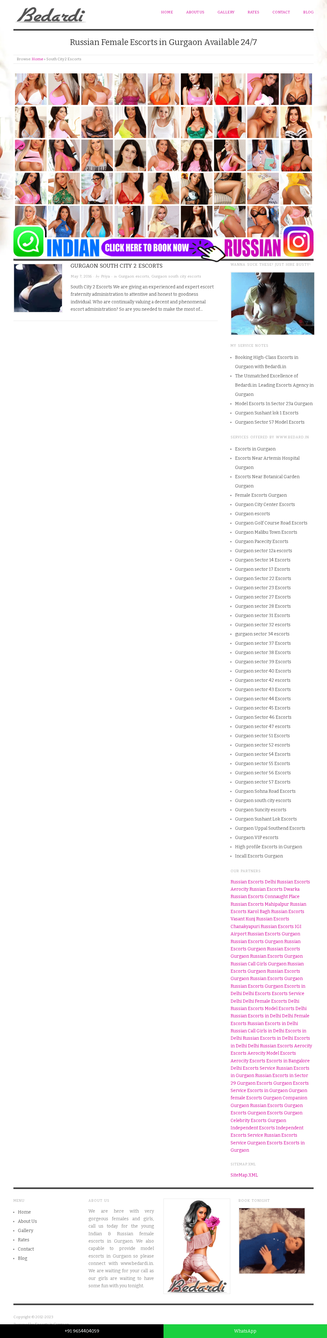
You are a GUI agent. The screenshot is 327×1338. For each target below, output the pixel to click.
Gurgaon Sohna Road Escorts (265, 791)
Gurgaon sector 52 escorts (262, 745)
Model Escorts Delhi (286, 1008)
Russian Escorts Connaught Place (265, 896)
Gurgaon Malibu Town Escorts (266, 532)
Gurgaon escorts (133, 276)
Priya (105, 276)
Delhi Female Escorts (265, 1001)
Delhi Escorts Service (253, 1068)
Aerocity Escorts (248, 1061)
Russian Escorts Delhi (253, 882)
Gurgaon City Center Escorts (265, 504)
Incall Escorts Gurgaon (259, 856)
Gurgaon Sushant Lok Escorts (266, 819)
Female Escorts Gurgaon (261, 495)
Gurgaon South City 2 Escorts (117, 266)
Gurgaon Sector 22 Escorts (263, 578)
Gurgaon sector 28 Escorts (263, 606)
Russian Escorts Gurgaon (273, 934)
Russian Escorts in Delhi (256, 1016)
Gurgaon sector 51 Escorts (262, 736)
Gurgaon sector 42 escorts (263, 680)
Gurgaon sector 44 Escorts (263, 699)
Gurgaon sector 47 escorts (263, 726)
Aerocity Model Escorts (271, 1053)
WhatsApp (245, 1331)
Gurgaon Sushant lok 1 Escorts (267, 413)
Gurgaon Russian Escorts (257, 1105)
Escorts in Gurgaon (255, 449)
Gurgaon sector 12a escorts (263, 551)
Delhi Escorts (257, 993)
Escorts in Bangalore (288, 1061)
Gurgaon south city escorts (176, 276)
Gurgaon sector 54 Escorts (263, 754)
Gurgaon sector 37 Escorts (263, 643)
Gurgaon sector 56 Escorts (263, 773)
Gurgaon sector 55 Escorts (262, 763)
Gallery (225, 12)
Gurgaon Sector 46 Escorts (263, 717)
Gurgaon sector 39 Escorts (263, 662)
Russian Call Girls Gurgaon (258, 964)
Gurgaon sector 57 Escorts (263, 782)
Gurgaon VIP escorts (256, 837)
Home (167, 12)
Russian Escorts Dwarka (274, 889)
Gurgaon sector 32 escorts (263, 625)
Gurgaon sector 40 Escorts (263, 671)
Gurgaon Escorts (254, 1083)
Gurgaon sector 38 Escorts (263, 652)
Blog (308, 12)
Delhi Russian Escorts (270, 1046)
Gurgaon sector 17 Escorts (262, 569)
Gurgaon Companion (285, 1098)
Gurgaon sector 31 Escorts (262, 615)
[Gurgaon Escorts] (50, 13)
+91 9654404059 (82, 1331)
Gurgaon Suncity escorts (260, 810)
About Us (195, 12)
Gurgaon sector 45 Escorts (263, 708)
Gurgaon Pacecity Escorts (261, 541)
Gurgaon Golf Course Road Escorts (271, 523)
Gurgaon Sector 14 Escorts (263, 560)
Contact (281, 12)
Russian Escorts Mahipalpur (260, 904)
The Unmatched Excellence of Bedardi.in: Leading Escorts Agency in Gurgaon (274, 385)
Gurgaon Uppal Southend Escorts (270, 828)
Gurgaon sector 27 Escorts (263, 597)
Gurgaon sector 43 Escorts (263, 689)
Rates (253, 12)
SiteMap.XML (244, 1175)
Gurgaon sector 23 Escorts (263, 588)
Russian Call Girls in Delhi (257, 1031)
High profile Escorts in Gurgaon (268, 847)
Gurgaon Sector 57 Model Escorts (270, 422)
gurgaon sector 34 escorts (262, 634)
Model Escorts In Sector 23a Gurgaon (274, 403)
